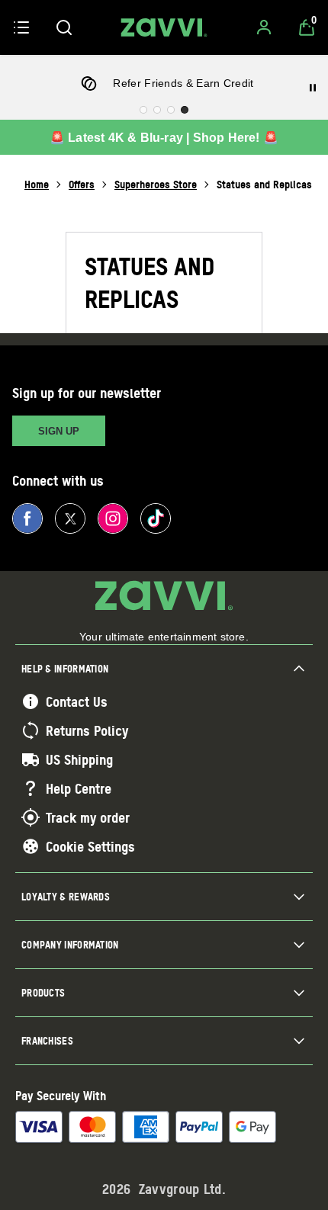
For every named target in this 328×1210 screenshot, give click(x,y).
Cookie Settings (90, 846)
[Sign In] (264, 27)
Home (36, 184)
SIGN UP (58, 431)
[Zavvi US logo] (164, 27)
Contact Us (77, 701)
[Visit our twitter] (70, 518)
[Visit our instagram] (113, 518)
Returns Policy (87, 730)
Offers (82, 184)
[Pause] (313, 87)
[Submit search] (64, 27)
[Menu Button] (21, 27)
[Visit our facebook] (27, 518)
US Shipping (79, 759)
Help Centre (78, 788)
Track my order (88, 817)
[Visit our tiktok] (155, 518)
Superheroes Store (155, 184)
